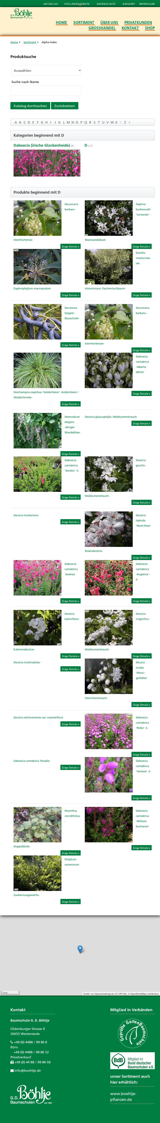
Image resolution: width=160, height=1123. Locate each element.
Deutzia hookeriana (26, 515)
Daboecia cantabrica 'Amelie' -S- (72, 465)
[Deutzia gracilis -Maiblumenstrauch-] (109, 490)
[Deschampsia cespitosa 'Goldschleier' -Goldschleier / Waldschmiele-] (37, 387)
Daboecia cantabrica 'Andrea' (71, 569)
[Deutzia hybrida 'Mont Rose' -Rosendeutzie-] (109, 545)
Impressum (147, 3)
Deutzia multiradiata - (27, 662)
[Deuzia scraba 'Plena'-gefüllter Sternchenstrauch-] (109, 692)
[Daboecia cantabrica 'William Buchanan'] (109, 841)
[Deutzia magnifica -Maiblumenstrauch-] (109, 644)
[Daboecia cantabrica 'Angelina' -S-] (109, 594)
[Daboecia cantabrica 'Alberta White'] (109, 387)
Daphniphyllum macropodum (32, 288)
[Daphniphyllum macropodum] (37, 283)
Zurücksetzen (64, 105)
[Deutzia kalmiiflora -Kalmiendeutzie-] (37, 644)
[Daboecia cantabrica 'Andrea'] (37, 594)
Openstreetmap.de (104, 993)
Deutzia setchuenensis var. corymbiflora (38, 717)
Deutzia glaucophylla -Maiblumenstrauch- (111, 416)
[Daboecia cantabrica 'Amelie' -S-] (37, 490)
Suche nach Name (25, 81)
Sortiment (30, 42)
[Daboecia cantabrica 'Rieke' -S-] (109, 748)
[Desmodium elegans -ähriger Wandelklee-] (37, 447)
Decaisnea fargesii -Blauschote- (72, 313)
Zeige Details (69, 246)
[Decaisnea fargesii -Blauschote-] (37, 338)
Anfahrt (129, 3)
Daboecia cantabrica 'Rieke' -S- (142, 722)
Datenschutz (106, 3)
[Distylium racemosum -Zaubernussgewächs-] (37, 889)
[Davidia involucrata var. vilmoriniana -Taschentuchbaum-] (109, 283)
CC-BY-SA (120, 993)
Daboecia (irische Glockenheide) (42, 145)
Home (14, 42)
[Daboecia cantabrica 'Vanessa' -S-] (109, 791)
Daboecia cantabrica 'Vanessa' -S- (143, 766)
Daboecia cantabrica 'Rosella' (32, 760)
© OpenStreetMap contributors (143, 993)
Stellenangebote (77, 3)
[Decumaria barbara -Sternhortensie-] (37, 234)
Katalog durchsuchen (30, 105)
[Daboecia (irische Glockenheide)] (47, 164)
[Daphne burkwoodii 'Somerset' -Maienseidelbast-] (109, 234)
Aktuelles (51, 3)
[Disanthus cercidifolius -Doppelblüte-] (37, 841)
